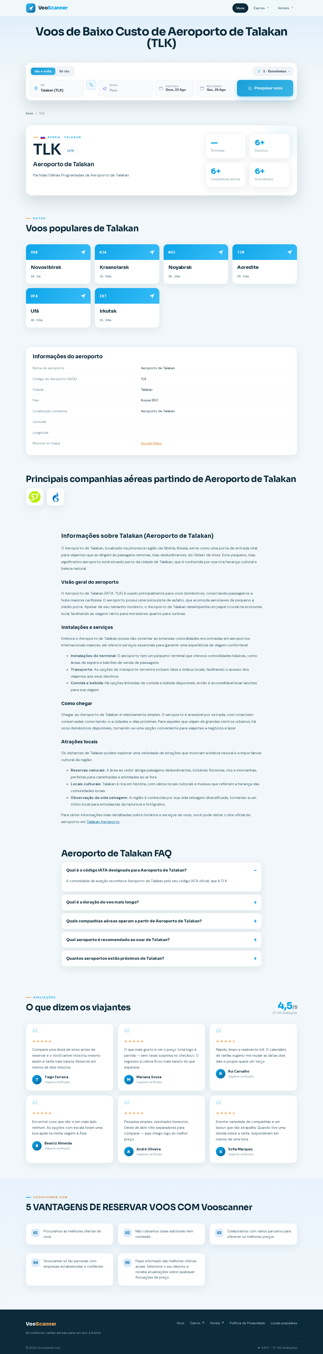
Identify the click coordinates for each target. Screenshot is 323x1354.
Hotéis (285, 8)
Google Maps (151, 443)
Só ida (64, 71)
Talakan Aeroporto (103, 821)
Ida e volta (43, 71)
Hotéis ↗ (217, 1323)
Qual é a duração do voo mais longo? (102, 902)
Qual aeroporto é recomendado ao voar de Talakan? (118, 939)
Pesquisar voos (268, 88)
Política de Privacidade (247, 1323)
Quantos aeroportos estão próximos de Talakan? (115, 958)
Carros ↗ (197, 1323)
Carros (261, 8)
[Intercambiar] (91, 85)
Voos (240, 8)
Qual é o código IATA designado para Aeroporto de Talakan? (126, 870)
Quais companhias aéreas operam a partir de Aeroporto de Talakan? (134, 921)
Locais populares (284, 1323)
